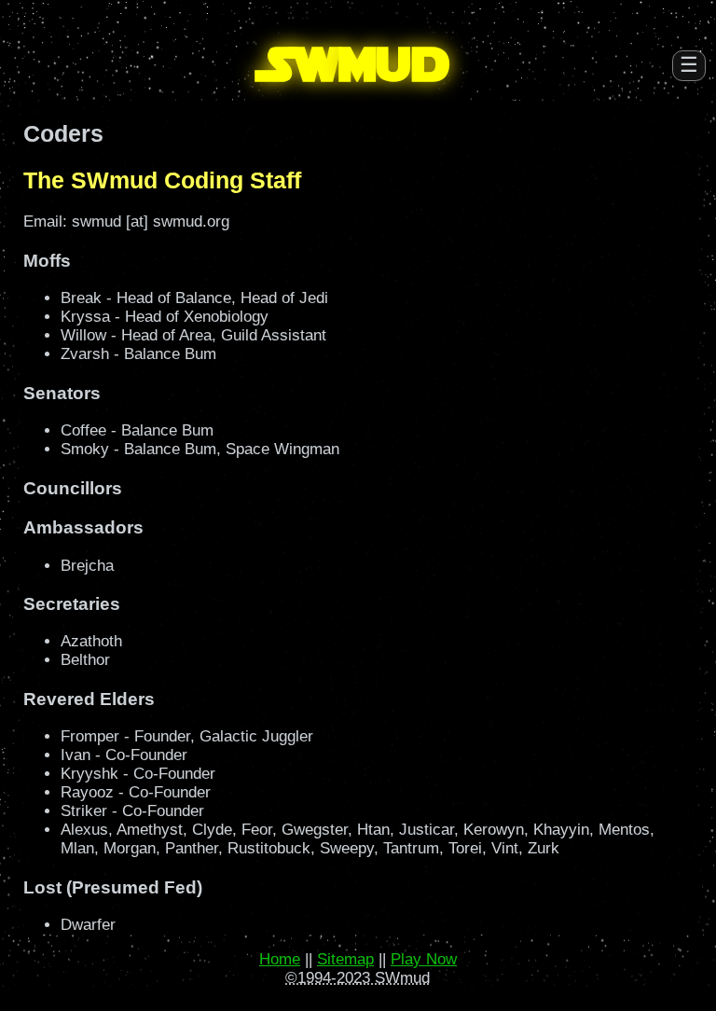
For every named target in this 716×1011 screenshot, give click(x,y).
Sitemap (345, 959)
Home (279, 959)
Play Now (424, 959)
